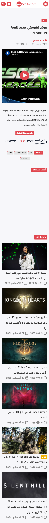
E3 (31, 152)
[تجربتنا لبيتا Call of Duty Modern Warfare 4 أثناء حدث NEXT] (24, 440)
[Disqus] (24, 203)
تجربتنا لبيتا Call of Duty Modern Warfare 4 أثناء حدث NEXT (25, 459)
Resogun (25, 158)
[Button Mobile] (45, 3)
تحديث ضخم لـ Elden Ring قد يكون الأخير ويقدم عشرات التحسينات (27, 369)
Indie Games (21, 152)
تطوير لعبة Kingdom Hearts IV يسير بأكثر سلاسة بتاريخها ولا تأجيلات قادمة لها (26, 322)
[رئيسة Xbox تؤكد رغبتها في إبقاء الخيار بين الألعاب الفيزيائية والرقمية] (24, 256)
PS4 (10, 152)
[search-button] (3, 4)
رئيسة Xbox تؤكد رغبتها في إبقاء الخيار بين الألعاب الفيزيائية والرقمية (26, 275)
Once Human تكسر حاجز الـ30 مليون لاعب (27, 414)
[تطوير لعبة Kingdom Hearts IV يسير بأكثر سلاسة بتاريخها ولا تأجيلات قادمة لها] (24, 301)
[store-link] (8, 4)
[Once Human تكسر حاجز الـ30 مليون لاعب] (24, 396)
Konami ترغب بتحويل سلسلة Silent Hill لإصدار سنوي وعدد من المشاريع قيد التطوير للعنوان (27, 506)
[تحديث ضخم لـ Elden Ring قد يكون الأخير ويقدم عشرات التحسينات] (24, 351)
